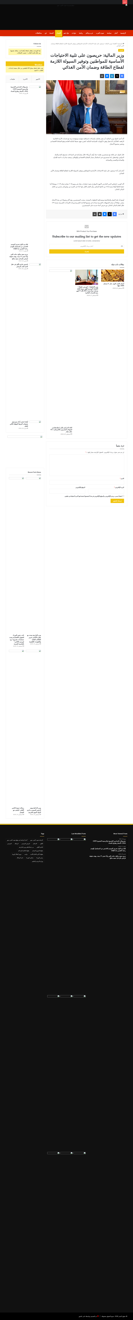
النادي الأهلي (40, 847)
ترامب (26, 854)
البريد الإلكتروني (119, 487)
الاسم (122, 478)
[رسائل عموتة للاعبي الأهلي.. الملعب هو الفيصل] (16, 728)
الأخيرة (25, 79)
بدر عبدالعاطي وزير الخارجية (26, 847)
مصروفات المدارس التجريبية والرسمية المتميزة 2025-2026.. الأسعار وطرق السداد (19, 89)
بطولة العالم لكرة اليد (23, 850)
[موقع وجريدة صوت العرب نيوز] (66, 17)
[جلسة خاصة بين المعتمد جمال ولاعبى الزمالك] (79, 1230)
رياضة (81, 33)
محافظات (38, 33)
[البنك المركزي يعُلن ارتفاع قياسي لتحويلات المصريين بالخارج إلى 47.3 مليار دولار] (60, 348)
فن (46, 33)
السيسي (9, 843)
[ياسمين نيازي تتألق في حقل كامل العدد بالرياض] (35, 341)
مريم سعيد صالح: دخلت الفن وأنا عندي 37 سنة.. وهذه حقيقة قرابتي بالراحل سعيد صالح (18, 256)
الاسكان (35, 843)
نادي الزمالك (20, 858)
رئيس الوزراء (39, 858)
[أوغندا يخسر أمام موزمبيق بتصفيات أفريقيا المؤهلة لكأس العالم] (35, 424)
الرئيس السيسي (25, 843)
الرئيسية (123, 33)
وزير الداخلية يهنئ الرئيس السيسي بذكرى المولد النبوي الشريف (34, 810)
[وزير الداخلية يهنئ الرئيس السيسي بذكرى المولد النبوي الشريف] (33, 728)
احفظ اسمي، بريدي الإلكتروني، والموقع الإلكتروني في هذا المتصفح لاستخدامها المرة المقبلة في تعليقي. (93, 496)
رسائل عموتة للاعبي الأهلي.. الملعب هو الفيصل (18, 810)
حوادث (74, 33)
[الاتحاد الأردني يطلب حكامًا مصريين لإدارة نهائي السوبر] (53, 1073)
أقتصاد (59, 33)
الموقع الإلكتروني (80, 487)
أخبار (116, 33)
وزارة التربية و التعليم (37, 861)
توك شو (66, 33)
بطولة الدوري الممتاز (37, 850)
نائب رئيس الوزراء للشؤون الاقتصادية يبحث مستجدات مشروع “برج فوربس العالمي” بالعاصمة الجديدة (16, 639)
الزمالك (16, 843)
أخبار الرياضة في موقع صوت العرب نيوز (17, 840)
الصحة (51, 33)
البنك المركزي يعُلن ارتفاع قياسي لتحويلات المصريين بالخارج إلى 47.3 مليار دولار (61, 429)
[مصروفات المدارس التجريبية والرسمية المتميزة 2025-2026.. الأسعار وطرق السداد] (35, 164)
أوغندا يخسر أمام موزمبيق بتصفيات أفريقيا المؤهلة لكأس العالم (19, 424)
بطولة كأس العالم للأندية (36, 854)
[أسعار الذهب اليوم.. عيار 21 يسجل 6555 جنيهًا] (112, 276)
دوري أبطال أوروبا (16, 854)
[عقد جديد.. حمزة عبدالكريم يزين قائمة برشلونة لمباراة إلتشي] (66, 1230)
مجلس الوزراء (29, 858)
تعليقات (12, 79)
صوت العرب (100, 33)
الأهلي (41, 843)
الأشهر (38, 79)
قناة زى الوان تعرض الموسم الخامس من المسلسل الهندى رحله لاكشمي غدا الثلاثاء (19, 246)
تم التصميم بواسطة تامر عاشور (88, 1316)
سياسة (109, 33)
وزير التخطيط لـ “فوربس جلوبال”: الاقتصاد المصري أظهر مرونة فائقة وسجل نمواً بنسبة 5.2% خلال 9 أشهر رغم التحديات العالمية (87, 290)
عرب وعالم (89, 33)
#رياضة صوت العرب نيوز (36, 840)
